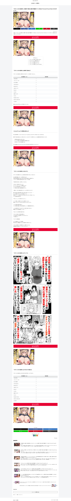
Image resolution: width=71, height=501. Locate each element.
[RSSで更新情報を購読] (37, 435)
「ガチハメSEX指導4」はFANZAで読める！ (36, 64)
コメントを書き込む (35, 492)
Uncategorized (16, 425)
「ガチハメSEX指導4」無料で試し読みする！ (35, 37)
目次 (34, 57)
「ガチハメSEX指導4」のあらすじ (34, 61)
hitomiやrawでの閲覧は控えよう (35, 60)
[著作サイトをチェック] (34, 435)
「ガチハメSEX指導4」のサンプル (34, 63)
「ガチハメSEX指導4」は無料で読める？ (35, 59)
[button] (54, 29)
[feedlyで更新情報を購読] (35, 435)
